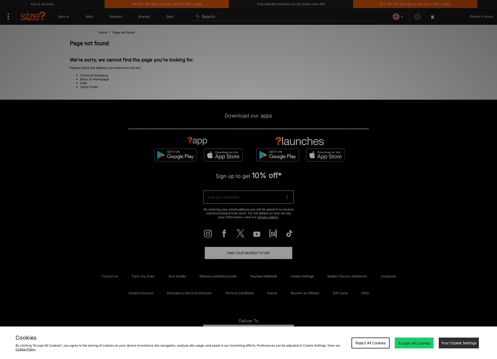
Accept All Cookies (414, 343)
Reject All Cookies (370, 343)
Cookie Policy (26, 349)
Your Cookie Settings (459, 343)
